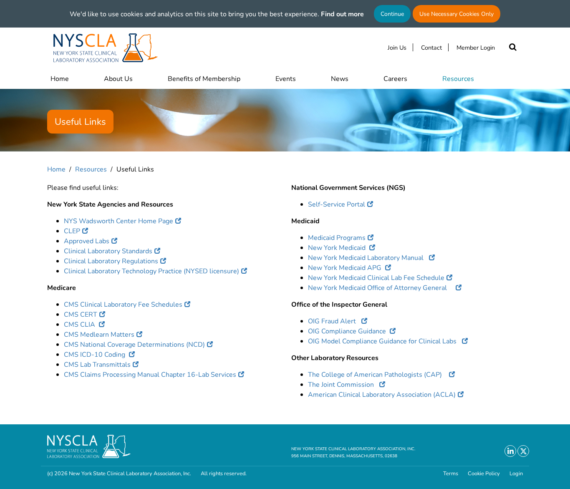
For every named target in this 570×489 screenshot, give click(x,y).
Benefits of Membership (204, 78)
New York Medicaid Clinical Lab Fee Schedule (376, 277)
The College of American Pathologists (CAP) (377, 374)
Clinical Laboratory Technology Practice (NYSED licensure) (151, 270)
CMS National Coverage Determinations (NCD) (134, 344)
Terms (450, 473)
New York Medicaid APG (345, 267)
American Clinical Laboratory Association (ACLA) (382, 394)
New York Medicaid (337, 247)
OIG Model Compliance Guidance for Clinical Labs (384, 340)
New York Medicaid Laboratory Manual (367, 257)
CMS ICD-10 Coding (95, 354)
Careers (395, 78)
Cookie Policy (484, 473)
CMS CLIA (80, 324)
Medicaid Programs (337, 237)
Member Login (476, 47)
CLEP (72, 230)
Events (285, 78)
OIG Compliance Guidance (348, 330)
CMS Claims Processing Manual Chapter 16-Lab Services (150, 374)
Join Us (397, 47)
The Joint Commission (342, 384)
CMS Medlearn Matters (99, 334)
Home (59, 78)
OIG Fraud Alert (333, 320)
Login (516, 473)
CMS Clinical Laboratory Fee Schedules (123, 304)
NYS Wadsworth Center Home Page (118, 220)
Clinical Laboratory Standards (108, 250)
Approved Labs (86, 240)
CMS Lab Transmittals (97, 364)
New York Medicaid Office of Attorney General (381, 287)
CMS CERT (80, 314)
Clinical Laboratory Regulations (111, 260)
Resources (458, 78)
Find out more (342, 13)
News (339, 78)
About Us (118, 78)
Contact (431, 47)
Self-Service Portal (336, 203)
